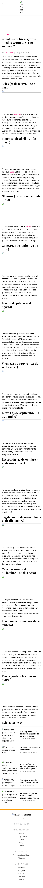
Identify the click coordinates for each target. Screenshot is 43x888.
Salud (21, 839)
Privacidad (21, 858)
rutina (28, 226)
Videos (21, 845)
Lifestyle (7, 35)
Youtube (21, 876)
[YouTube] (25, 824)
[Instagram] (17, 824)
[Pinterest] (21, 824)
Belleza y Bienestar (21, 836)
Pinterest (21, 873)
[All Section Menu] (3, 2)
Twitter (21, 879)
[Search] (39, 2)
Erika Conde (9, 53)
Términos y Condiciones (21, 855)
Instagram (21, 870)
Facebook (21, 867)
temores (17, 114)
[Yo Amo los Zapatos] (21, 7)
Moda (21, 833)
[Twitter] (28, 824)
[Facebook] (14, 824)
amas (11, 172)
